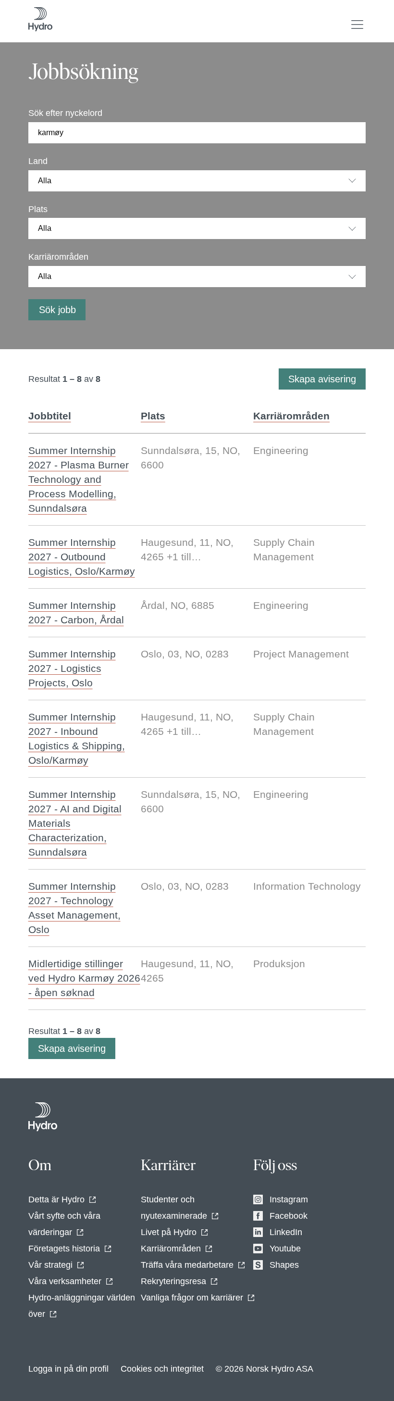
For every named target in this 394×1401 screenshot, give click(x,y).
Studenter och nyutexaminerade (174, 1208)
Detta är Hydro (56, 1199)
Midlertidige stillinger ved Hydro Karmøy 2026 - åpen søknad (84, 978)
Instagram (289, 1199)
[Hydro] (42, 1116)
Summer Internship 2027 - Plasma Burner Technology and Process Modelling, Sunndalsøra (78, 479)
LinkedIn (286, 1232)
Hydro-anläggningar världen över (81, 1306)
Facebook (289, 1216)
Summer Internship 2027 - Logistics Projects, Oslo (72, 668)
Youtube (285, 1248)
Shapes (284, 1265)
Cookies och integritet (162, 1369)
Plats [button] (153, 415)
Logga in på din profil (68, 1369)
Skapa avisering (322, 379)
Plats (38, 209)
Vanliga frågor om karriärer (192, 1297)
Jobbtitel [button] (49, 415)
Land (38, 161)
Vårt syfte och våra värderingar (64, 1224)
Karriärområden (58, 257)
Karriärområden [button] (291, 415)
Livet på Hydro (169, 1232)
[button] (357, 24)
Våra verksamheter (64, 1281)
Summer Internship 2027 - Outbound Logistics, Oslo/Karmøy (81, 557)
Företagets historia (64, 1248)
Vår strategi (50, 1265)
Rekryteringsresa (173, 1281)
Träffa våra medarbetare (187, 1265)
